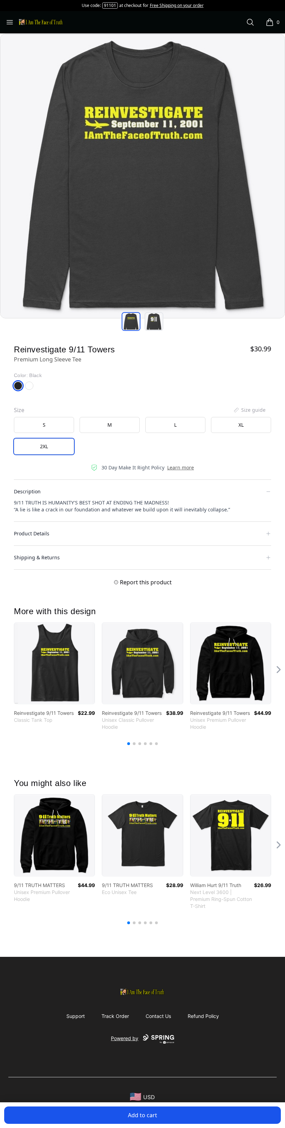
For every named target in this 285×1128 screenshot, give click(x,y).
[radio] (44, 425)
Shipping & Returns (37, 557)
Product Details (31, 533)
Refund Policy (203, 1016)
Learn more (180, 467)
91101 (110, 5)
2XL (44, 446)
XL (241, 424)
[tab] (131, 321)
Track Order (115, 1016)
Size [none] (19, 410)
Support (75, 1016)
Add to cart (142, 1115)
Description (27, 491)
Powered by (124, 1038)
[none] (249, 410)
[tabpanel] (142, 176)
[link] (54, 663)
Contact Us (158, 1016)
